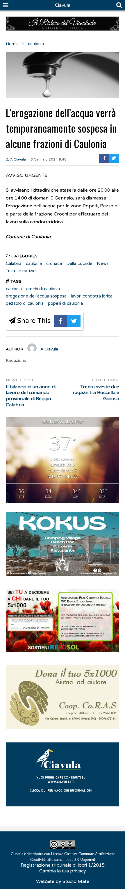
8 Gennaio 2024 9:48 (49, 159)
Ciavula (62, 5)
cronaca (54, 263)
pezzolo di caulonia (25, 303)
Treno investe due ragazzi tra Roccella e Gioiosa (96, 393)
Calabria (14, 263)
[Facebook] (104, 158)
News (103, 263)
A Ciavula (17, 159)
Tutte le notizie (21, 270)
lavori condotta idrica (91, 296)
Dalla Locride (79, 263)
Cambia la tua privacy (62, 871)
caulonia (34, 263)
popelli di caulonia (65, 303)
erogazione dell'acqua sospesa (36, 296)
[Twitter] (114, 158)
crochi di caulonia (43, 288)
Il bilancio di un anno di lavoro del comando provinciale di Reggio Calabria (31, 396)
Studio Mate (76, 881)
